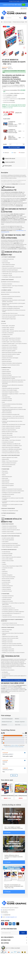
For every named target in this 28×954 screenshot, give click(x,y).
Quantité (5, 144)
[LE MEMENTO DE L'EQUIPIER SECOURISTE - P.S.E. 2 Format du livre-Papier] (5, 123)
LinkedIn (13, 923)
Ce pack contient (6, 118)
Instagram (10, 923)
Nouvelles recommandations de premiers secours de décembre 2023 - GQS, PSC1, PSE (13, 886)
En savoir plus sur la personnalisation (13, 680)
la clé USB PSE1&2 (20, 230)
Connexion (23, 8)
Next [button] (26, 789)
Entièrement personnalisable (9, 102)
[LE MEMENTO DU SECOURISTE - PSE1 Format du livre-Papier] (5, 131)
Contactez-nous (23, 1)
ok (23, 932)
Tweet (14, 152)
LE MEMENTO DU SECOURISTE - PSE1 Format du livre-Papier (12, 131)
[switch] (3, 952)
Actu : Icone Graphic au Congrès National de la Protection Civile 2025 (13, 827)
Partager (6, 152)
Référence (4, 68)
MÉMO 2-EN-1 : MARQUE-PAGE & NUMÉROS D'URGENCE (12, 138)
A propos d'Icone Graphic (14, 1)
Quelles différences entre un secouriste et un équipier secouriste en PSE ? (13, 857)
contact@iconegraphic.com (11, 917)
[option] (7, 791)
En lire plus (7, 832)
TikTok (17, 923)
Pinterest (22, 152)
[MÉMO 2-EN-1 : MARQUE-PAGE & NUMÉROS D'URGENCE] (5, 137)
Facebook (2, 923)
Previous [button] (2, 789)
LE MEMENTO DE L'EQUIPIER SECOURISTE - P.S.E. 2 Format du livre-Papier (12, 124)
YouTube (6, 923)
